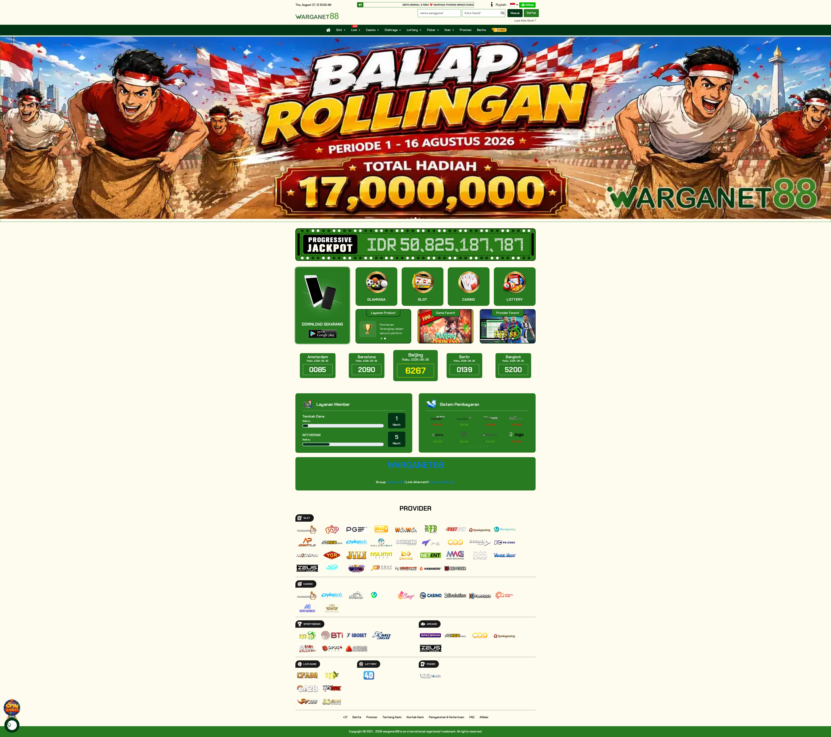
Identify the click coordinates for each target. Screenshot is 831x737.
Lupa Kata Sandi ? (525, 20)
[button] (826, 128)
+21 (345, 717)
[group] (507, 326)
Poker (431, 30)
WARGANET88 (416, 465)
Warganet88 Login (442, 482)
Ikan (447, 30)
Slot (339, 30)
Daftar (531, 13)
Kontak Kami (415, 717)
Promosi (465, 30)
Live (354, 30)
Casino (370, 30)
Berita (481, 30)
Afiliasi (529, 5)
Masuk (515, 13)
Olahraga (391, 30)
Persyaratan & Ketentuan (446, 717)
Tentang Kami (391, 717)
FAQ (471, 717)
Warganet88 (395, 482)
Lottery (412, 30)
